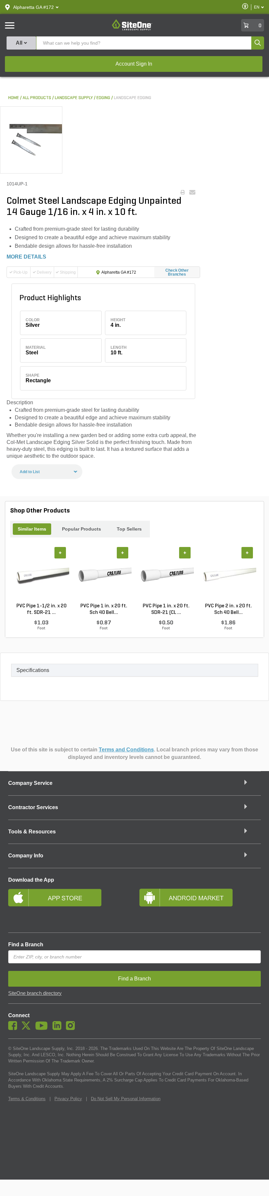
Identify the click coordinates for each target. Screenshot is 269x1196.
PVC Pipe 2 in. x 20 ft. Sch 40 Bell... (228, 609)
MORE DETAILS (26, 257)
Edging (103, 97)
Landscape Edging (132, 97)
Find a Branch (25, 944)
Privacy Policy (68, 1098)
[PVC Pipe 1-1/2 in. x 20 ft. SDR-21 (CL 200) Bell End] (41, 574)
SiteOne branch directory (35, 993)
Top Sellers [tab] (129, 529)
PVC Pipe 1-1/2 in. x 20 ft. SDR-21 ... (41, 609)
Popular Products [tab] (81, 529)
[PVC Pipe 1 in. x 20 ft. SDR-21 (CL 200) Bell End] (166, 574)
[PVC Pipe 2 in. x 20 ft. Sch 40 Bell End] (228, 574)
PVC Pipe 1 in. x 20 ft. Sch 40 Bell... (103, 609)
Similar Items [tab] (32, 529)
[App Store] (69, 906)
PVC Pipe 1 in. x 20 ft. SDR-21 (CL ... (166, 609)
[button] (33, 7)
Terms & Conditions (27, 1098)
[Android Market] (200, 906)
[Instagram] (72, 1028)
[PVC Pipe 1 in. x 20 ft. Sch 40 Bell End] (104, 574)
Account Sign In (133, 64)
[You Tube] (43, 1028)
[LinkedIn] (58, 1028)
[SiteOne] (132, 29)
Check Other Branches (177, 272)
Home (13, 97)
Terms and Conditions (126, 749)
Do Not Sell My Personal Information (125, 1098)
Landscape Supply (74, 97)
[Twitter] (28, 1028)
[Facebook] (14, 1028)
